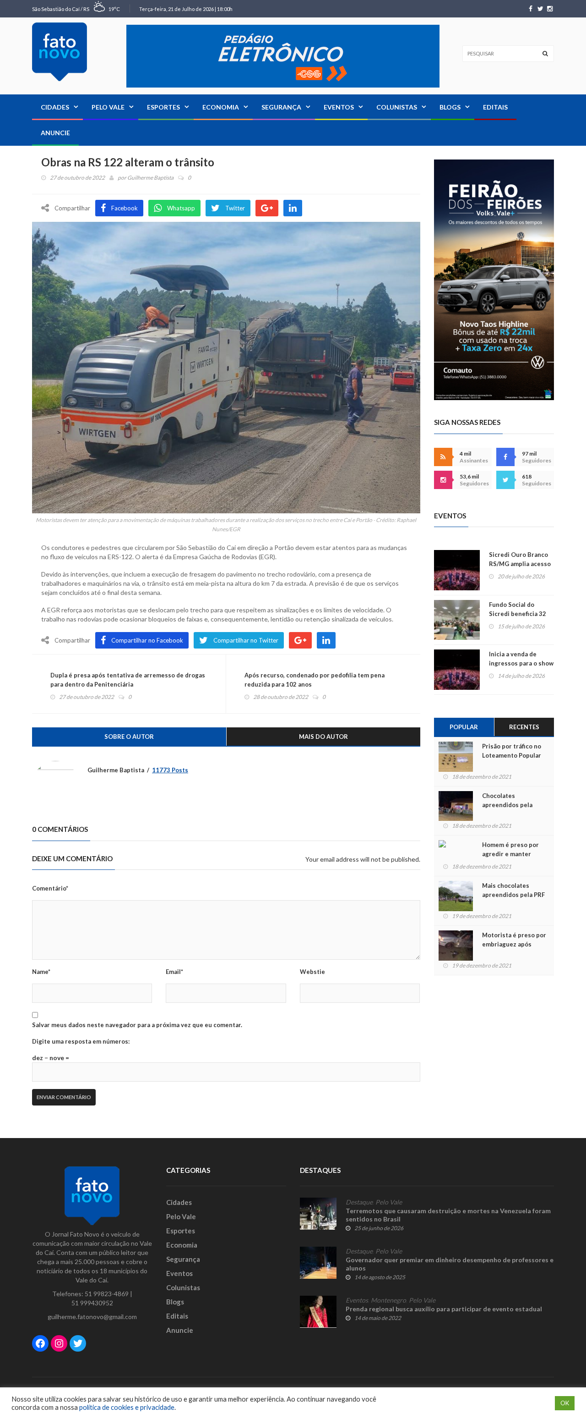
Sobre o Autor (129, 736)
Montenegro (388, 1300)
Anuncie (55, 133)
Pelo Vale (108, 107)
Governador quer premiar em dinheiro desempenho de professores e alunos (449, 1264)
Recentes (524, 727)
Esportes (163, 107)
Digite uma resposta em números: (81, 1041)
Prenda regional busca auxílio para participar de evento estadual (444, 1309)
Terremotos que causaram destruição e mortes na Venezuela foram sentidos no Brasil (448, 1215)
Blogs (450, 107)
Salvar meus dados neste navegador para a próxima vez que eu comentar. (137, 1024)
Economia (220, 107)
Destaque (359, 1202)
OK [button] (564, 1403)
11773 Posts (170, 770)
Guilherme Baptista (150, 177)
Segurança (281, 107)
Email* (174, 971)
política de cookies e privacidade (126, 1407)
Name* (41, 971)
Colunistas (396, 107)
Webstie (312, 971)
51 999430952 (92, 1303)
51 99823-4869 (107, 1294)
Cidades (55, 107)
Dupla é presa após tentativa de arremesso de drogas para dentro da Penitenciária (127, 679)
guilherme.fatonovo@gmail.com (92, 1316)
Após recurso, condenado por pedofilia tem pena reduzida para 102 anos (314, 679)
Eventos (339, 107)
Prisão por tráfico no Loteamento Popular (511, 750)
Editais (495, 107)
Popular (464, 727)
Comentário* (50, 888)
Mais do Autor (323, 736)
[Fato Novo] (59, 52)
